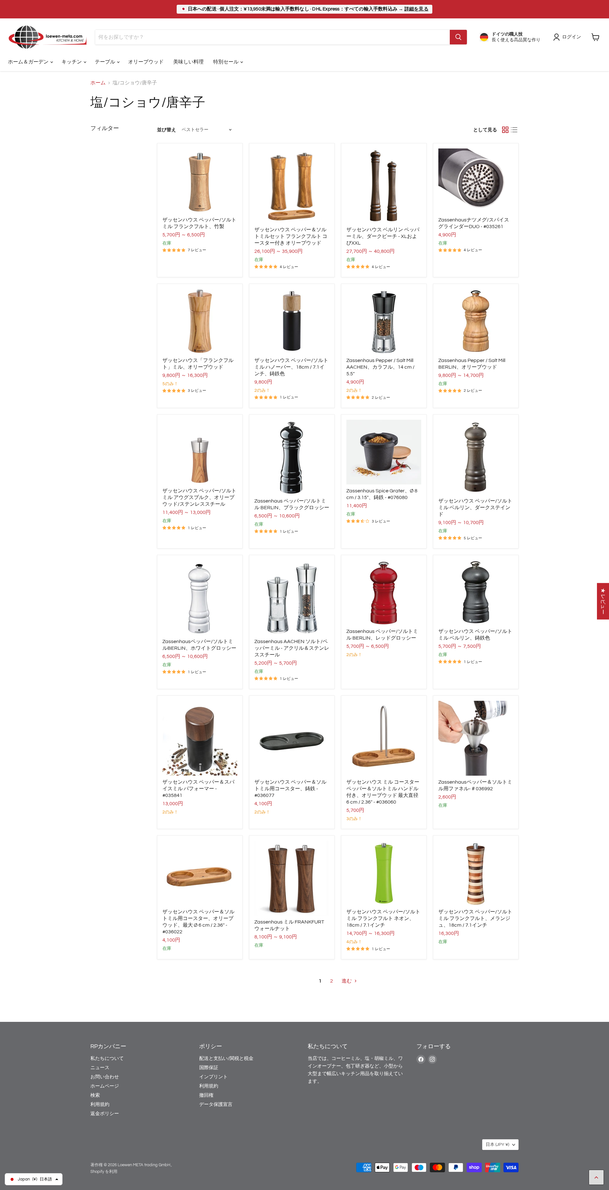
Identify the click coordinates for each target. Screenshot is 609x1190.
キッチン (72, 61)
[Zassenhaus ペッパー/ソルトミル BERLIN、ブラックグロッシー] (291, 457)
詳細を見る (416, 9)
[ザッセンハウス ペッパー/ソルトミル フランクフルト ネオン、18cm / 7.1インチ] (383, 873)
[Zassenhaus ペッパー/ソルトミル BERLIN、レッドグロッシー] (383, 592)
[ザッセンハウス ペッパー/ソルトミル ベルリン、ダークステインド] (475, 457)
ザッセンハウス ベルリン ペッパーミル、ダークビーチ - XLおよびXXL (382, 236)
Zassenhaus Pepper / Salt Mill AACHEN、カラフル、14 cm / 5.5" (380, 367)
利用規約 (99, 1104)
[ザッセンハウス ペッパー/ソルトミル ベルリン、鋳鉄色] (475, 592)
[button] (127, 1130)
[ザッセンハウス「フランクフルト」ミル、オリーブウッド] (199, 321)
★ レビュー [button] (603, 601)
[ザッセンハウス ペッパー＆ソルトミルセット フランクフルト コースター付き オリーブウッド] (291, 185)
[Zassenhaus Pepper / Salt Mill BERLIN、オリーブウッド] (475, 321)
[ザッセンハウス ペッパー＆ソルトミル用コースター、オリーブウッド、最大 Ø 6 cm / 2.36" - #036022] (199, 873)
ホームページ (104, 1086)
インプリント (213, 1077)
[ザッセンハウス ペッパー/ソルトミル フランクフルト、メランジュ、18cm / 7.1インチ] (475, 873)
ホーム (98, 82)
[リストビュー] (514, 129)
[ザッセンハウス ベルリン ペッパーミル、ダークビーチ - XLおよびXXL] (383, 185)
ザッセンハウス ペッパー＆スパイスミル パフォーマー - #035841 (198, 788)
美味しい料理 (188, 61)
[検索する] (458, 37)
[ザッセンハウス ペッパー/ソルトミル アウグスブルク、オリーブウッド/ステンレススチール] (199, 452)
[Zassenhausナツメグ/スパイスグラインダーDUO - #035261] (475, 180)
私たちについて (107, 1058)
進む (347, 980)
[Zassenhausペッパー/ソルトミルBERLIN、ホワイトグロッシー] (199, 597)
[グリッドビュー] (505, 129)
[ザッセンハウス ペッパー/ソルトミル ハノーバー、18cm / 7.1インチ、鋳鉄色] (291, 321)
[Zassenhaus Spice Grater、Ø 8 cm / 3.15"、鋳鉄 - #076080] (383, 452)
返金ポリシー (104, 1113)
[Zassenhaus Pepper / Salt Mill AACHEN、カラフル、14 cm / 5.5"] (383, 321)
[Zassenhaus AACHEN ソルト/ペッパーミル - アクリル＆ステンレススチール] (291, 597)
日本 (497, 1144)
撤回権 (206, 1095)
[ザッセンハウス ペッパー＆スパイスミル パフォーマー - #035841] (199, 738)
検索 (95, 1095)
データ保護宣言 (215, 1104)
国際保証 (208, 1067)
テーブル (105, 61)
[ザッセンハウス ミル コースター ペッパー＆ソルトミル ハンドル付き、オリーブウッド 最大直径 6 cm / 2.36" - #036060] (383, 738)
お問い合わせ (104, 1077)
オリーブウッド (146, 61)
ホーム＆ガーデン (28, 61)
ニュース (99, 1067)
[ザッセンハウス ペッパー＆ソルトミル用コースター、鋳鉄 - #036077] (291, 738)
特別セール (226, 61)
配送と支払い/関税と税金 (226, 1058)
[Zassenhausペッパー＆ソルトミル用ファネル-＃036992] (475, 738)
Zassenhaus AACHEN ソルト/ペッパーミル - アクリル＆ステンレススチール (291, 648)
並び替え (166, 130)
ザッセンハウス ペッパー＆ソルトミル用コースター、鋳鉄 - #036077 (290, 788)
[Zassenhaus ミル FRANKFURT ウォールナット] (291, 878)
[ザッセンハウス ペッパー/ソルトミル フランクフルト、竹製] (199, 180)
